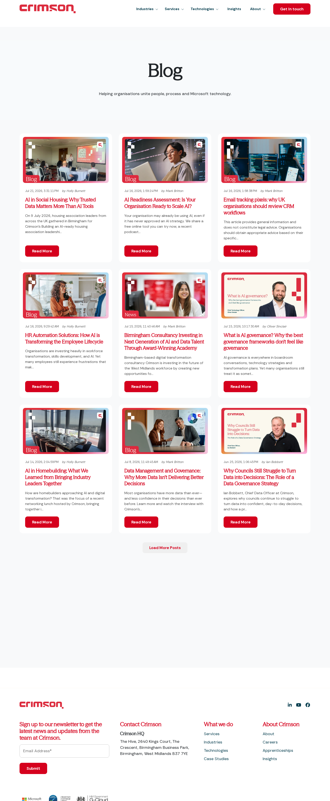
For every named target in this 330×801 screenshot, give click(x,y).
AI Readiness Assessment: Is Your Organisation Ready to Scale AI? (159, 203)
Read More (42, 251)
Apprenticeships (278, 750)
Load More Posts (165, 547)
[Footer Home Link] (42, 705)
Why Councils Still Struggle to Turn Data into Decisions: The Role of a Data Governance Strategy (260, 477)
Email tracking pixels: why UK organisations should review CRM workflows (259, 206)
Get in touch (292, 9)
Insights (270, 758)
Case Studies (216, 758)
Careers (270, 742)
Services (212, 733)
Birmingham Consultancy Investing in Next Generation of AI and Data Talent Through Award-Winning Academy (164, 341)
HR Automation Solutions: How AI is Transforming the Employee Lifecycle (64, 338)
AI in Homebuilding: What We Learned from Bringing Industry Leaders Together (57, 477)
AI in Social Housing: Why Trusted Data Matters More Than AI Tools (60, 203)
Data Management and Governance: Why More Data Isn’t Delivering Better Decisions (163, 477)
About (268, 733)
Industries (213, 742)
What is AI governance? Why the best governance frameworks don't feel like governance (263, 341)
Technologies (216, 750)
